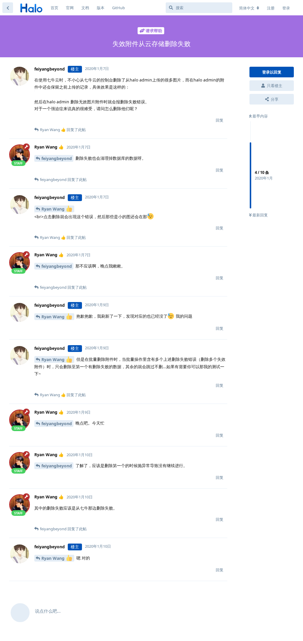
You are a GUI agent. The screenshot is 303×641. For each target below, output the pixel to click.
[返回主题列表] (7, 7)
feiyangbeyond (56, 158)
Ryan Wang (53, 209)
